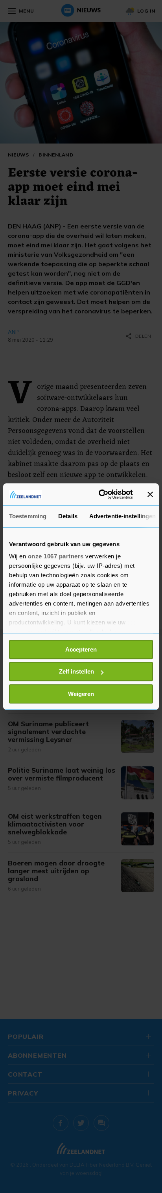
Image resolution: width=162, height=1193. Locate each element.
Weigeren (81, 693)
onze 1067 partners (56, 556)
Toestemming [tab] (27, 516)
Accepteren (81, 649)
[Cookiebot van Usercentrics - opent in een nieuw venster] (100, 494)
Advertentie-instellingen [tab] (122, 516)
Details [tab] (67, 516)
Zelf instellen (76, 671)
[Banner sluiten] (150, 494)
